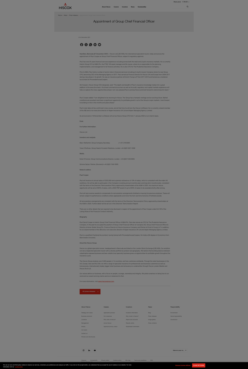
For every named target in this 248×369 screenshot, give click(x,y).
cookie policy (19, 367)
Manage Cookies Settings (182, 365)
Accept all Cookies (198, 365)
